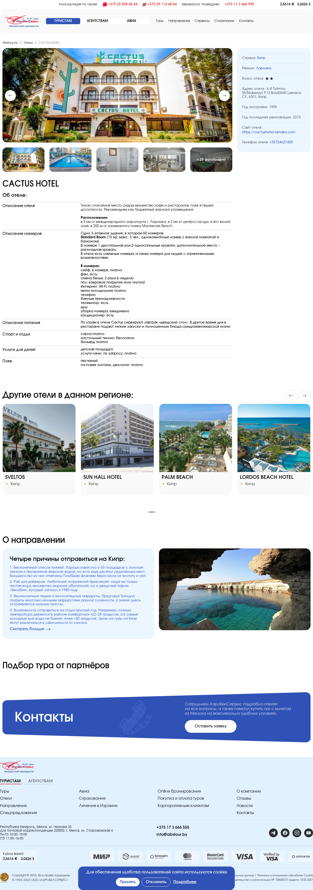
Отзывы (244, 798)
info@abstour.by (171, 835)
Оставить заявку (211, 726)
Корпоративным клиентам (183, 806)
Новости (245, 806)
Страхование (92, 798)
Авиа (84, 791)
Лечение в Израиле (98, 806)
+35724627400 (281, 142)
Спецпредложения (18, 813)
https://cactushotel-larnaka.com (268, 132)
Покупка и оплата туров (181, 798)
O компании (224, 21)
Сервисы (202, 21)
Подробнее (184, 882)
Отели (28, 42)
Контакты (246, 21)
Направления (13, 806)
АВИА (131, 21)
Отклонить (156, 882)
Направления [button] (179, 21)
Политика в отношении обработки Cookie (285, 875)
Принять (128, 882)
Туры (160, 21)
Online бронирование (179, 791)
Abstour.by (10, 42)
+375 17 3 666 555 (172, 827)
